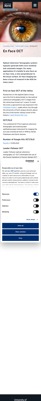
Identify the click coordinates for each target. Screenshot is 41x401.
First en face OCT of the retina (18, 91)
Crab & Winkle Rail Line (18, 115)
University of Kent (8, 46)
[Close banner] (38, 161)
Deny (20, 238)
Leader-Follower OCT (13, 148)
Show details (30, 219)
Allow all (20, 225)
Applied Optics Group (10, 10)
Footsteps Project (10, 107)
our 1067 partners (14, 171)
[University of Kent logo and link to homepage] (8, 5)
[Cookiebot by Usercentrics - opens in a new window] (26, 161)
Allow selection (20, 232)
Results (6, 143)
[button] (35, 5)
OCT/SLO (7, 120)
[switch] (36, 200)
